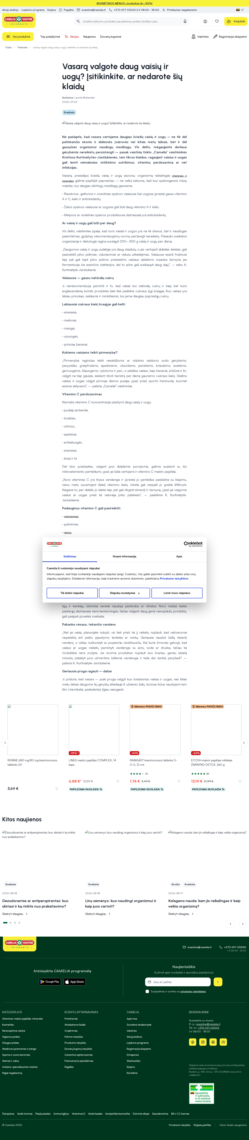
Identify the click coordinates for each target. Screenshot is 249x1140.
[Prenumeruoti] (218, 982)
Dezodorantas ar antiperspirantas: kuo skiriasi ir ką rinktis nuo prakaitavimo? (35, 903)
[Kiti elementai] (244, 743)
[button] (179, 10)
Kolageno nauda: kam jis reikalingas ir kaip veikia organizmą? (204, 903)
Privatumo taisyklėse (174, 578)
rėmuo (67, 532)
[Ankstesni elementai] (7, 743)
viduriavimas (71, 516)
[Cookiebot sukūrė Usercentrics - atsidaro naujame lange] (187, 544)
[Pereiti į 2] (10, 922)
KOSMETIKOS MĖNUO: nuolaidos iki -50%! (125, 3)
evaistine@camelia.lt (208, 1024)
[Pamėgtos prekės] (217, 21)
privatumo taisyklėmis (193, 991)
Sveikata (69, 112)
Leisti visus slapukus (177, 592)
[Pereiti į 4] (19, 922)
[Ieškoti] (78, 21)
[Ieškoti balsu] (185, 21)
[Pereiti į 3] (15, 922)
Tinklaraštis (22, 47)
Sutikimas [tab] (69, 556)
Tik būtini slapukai (72, 592)
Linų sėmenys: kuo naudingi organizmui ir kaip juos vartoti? (120, 903)
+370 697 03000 (235, 947)
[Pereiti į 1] (5, 922)
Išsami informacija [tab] (124, 556)
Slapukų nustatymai (122, 592)
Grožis (175, 884)
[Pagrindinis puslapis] (19, 20)
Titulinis (8, 47)
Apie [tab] (179, 556)
